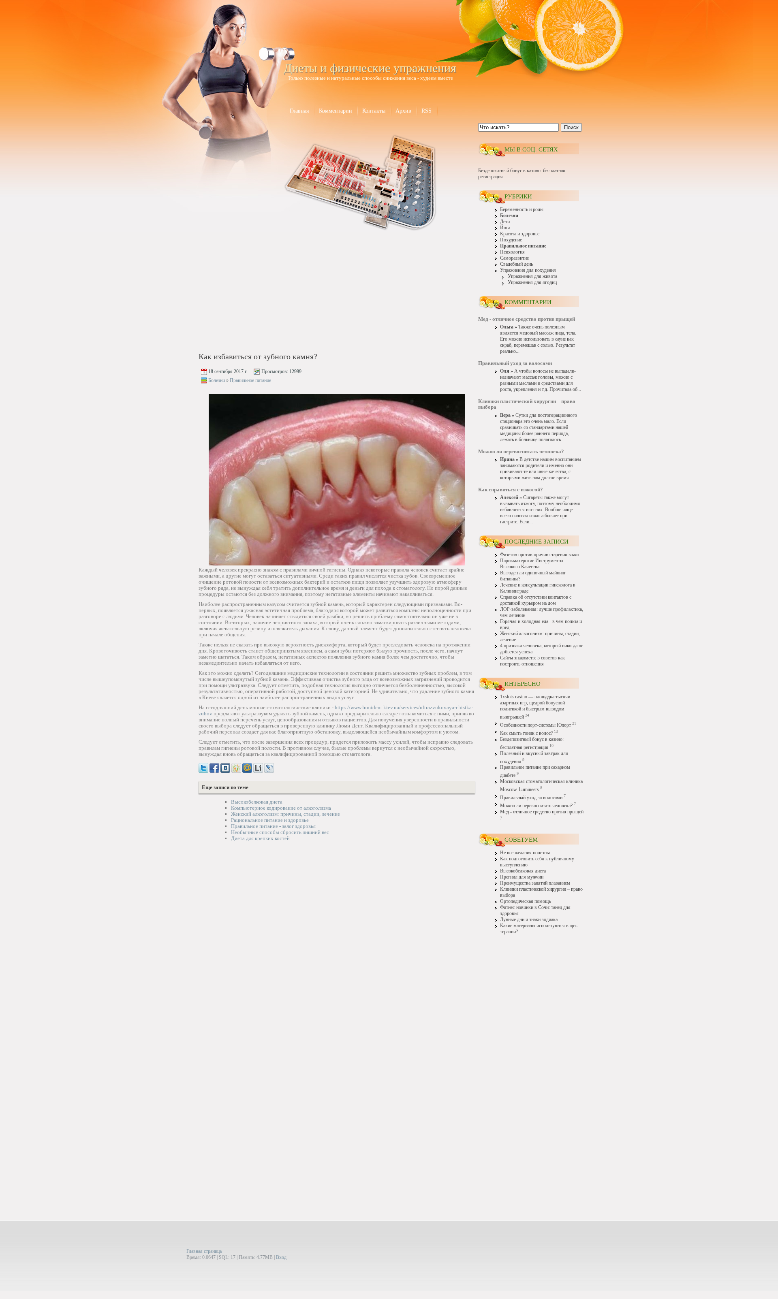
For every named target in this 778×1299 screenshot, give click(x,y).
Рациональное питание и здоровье (270, 820)
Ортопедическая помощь (525, 901)
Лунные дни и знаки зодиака (529, 919)
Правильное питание (250, 380)
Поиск (571, 127)
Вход (281, 1257)
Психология (512, 252)
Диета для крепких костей (260, 838)
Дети (505, 221)
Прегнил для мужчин (521, 877)
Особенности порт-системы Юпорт (535, 725)
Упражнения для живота (532, 276)
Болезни (216, 380)
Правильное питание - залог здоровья (273, 826)
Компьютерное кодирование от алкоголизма (281, 808)
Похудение (511, 240)
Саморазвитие (514, 258)
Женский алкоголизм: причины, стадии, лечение (285, 814)
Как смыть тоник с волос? (526, 733)
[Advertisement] (268, 292)
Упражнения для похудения (528, 270)
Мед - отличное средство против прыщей (542, 812)
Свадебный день (516, 264)
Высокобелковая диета (256, 802)
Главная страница (204, 1251)
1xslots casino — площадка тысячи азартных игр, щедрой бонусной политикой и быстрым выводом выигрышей (535, 707)
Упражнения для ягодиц (532, 282)
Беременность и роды (521, 209)
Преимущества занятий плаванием (535, 883)
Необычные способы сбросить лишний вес (280, 832)
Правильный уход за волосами (531, 797)
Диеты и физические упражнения (370, 68)
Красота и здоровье (519, 234)
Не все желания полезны (525, 852)
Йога (505, 227)
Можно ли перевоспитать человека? (536, 805)
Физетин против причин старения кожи (539, 554)
